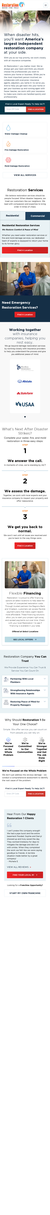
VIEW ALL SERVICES (25, 175)
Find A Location (25, 250)
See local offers (23, 639)
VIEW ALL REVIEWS (17, 867)
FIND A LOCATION (35, 109)
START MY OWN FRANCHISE (25, 893)
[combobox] (15, 109)
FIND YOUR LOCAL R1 (23, 875)
